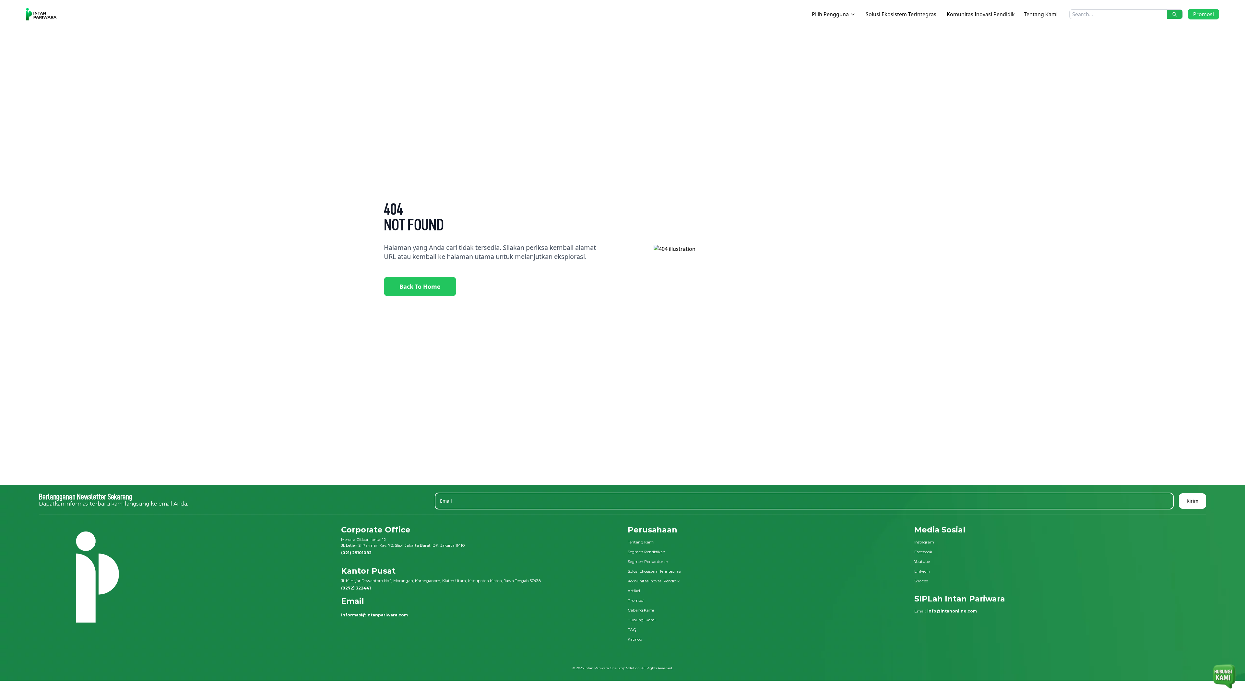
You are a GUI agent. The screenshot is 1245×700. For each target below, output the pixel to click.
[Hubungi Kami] (1224, 673)
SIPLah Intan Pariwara (959, 598)
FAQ (632, 629)
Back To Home (420, 286)
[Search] (1174, 14)
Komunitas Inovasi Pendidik (981, 14)
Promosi (1203, 14)
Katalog (635, 639)
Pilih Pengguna (830, 14)
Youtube (922, 561)
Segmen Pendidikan (646, 551)
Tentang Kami (1041, 14)
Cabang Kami (641, 610)
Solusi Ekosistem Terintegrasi (902, 14)
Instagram (924, 542)
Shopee (921, 580)
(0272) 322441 (356, 588)
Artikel (634, 590)
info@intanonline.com (952, 611)
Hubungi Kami (642, 619)
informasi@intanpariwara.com (374, 614)
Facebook (923, 551)
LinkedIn (922, 571)
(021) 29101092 (356, 552)
